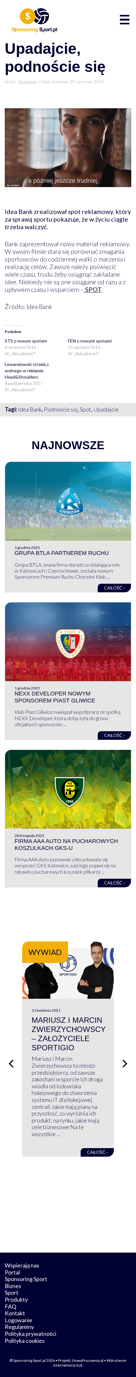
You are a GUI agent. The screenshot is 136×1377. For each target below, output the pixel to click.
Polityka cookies (25, 1340)
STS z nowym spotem (26, 340)
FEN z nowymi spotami (90, 340)
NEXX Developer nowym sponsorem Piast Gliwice (55, 697)
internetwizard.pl (67, 1365)
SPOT (93, 289)
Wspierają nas (22, 1265)
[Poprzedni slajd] (11, 1063)
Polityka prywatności (30, 1333)
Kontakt (15, 1313)
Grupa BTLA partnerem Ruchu (62, 553)
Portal (12, 1272)
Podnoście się (60, 409)
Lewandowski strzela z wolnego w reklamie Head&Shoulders (27, 371)
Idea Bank (30, 409)
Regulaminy (19, 1326)
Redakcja (27, 81)
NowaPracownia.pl (87, 1360)
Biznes (13, 1285)
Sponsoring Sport (26, 1278)
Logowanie (18, 1320)
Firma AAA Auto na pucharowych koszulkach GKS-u (66, 844)
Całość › (114, 587)
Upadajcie (106, 409)
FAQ (10, 1306)
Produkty (16, 1299)
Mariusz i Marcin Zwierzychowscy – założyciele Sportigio (69, 1034)
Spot (85, 409)
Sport (11, 1292)
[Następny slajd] (125, 1063)
